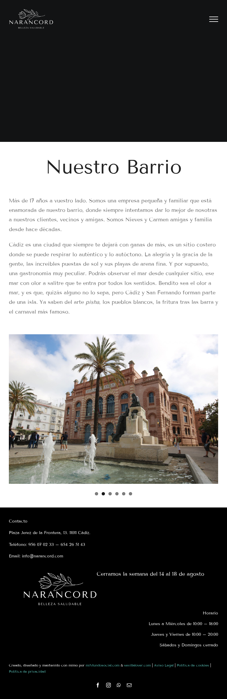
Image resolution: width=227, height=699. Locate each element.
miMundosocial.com (102, 665)
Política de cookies (193, 665)
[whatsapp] (119, 685)
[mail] (129, 685)
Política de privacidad (27, 671)
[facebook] (97, 685)
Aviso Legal (164, 665)
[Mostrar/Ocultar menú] (214, 19)
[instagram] (108, 685)
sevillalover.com (137, 665)
